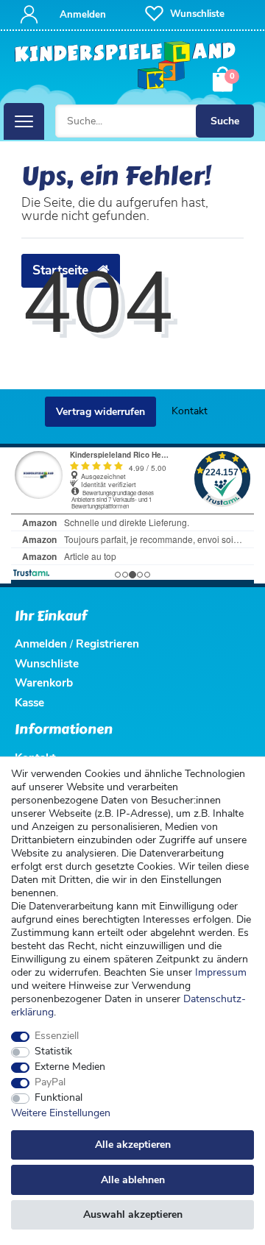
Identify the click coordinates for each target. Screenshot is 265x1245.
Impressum (221, 972)
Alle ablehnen (133, 1180)
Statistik (53, 1051)
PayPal (50, 1082)
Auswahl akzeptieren (133, 1214)
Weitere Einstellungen (60, 1113)
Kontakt (190, 411)
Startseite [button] (62, 270)
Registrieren (107, 643)
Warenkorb (44, 682)
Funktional (58, 1097)
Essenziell (57, 1036)
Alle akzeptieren (133, 1145)
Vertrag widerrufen (100, 412)
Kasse (29, 702)
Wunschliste (47, 663)
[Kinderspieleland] (125, 65)
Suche (225, 121)
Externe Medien (70, 1067)
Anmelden (41, 643)
